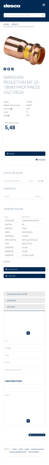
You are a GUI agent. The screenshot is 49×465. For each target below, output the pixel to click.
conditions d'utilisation (37, 449)
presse (21, 449)
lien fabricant (13, 269)
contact (14, 449)
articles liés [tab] (11, 300)
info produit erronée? (38, 435)
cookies (27, 449)
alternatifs (12, 276)
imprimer (41, 159)
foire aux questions (33, 452)
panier (12, 154)
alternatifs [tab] (11, 307)
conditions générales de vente (17, 452)
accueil (6, 24)
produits (15, 24)
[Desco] (13, 4)
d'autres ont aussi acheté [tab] (17, 294)
